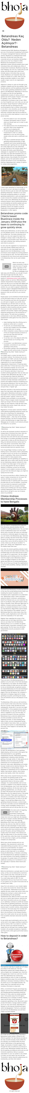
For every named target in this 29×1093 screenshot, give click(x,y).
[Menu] (3, 31)
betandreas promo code (13, 278)
